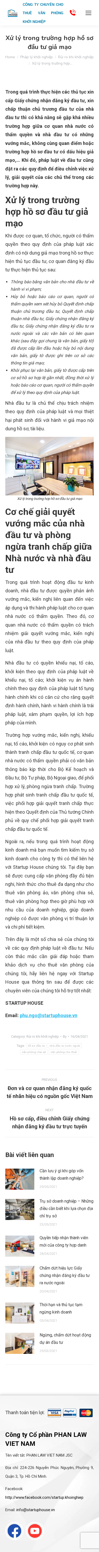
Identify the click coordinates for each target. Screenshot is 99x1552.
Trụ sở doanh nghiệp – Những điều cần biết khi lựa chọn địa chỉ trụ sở (66, 1208)
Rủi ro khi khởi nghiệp (42, 1036)
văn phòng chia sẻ (34, 1052)
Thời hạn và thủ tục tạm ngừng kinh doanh (61, 1308)
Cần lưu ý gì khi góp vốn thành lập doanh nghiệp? (62, 1174)
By (65, 1036)
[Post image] (19, 1179)
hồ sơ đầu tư (36, 1045)
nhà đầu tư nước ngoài (65, 1045)
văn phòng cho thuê (64, 1052)
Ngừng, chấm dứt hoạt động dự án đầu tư (65, 1339)
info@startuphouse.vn (35, 1509)
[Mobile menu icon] (88, 13)
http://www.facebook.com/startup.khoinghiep (44, 1497)
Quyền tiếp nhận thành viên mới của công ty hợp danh (64, 1241)
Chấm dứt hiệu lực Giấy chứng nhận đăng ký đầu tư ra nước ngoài (65, 1275)
